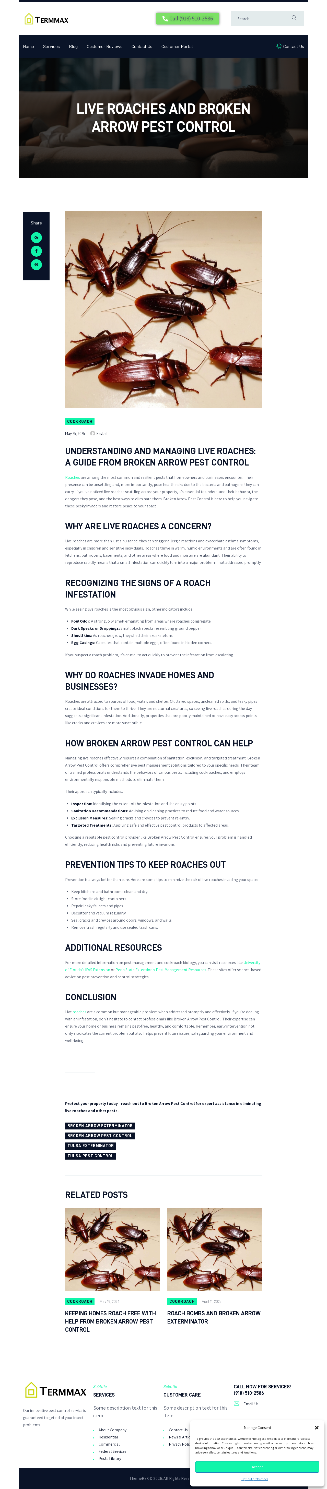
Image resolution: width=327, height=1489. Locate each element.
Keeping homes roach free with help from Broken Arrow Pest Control (110, 1321)
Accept (257, 1467)
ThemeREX (139, 1478)
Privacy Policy (180, 1444)
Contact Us (178, 1429)
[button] (316, 1427)
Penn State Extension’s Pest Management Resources (160, 969)
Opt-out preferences (254, 1479)
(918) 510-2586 (249, 1393)
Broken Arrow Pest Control (100, 1136)
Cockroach (79, 422)
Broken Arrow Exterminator (100, 1126)
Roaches (72, 477)
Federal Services (112, 1451)
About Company (112, 1429)
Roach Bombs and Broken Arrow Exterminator (214, 1317)
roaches (79, 1011)
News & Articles (182, 1437)
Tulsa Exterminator (90, 1146)
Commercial (109, 1444)
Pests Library (110, 1458)
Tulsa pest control (90, 1156)
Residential (108, 1437)
